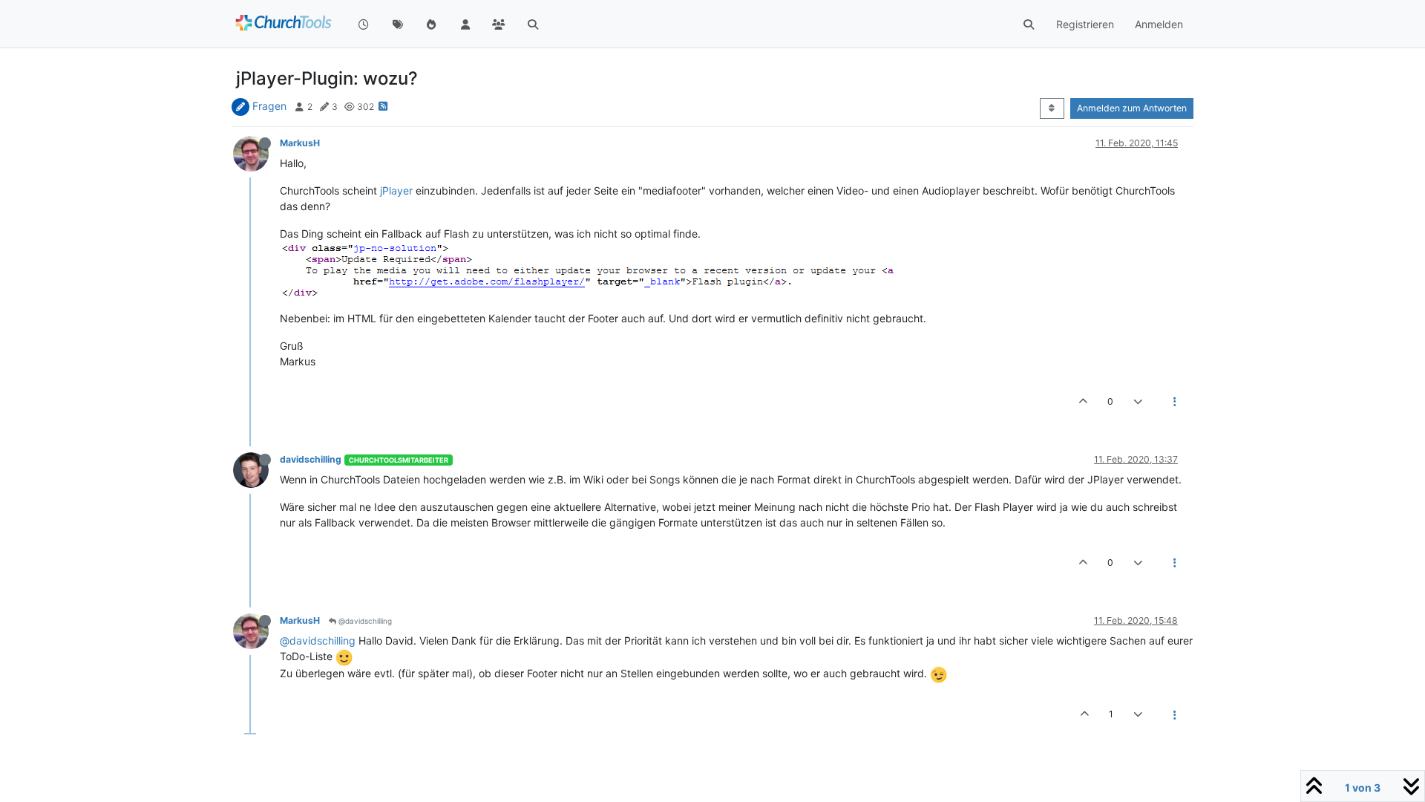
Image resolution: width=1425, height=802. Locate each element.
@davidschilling (364, 620)
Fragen (269, 106)
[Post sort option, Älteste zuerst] (1052, 108)
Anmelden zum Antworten (1132, 108)
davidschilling (310, 459)
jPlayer (396, 190)
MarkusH (300, 143)
